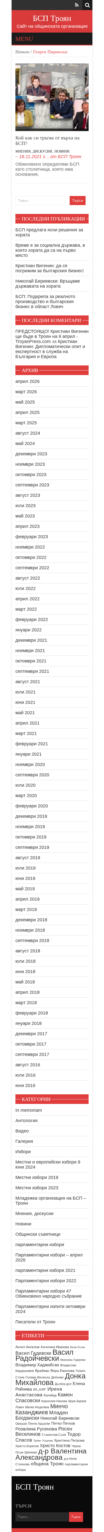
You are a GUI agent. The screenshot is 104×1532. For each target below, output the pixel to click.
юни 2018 (25, 971)
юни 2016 (25, 1085)
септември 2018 (32, 940)
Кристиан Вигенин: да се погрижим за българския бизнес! (49, 268)
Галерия (24, 1141)
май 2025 (25, 402)
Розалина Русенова (36, 1428)
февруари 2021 (31, 743)
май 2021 (25, 712)
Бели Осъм (77, 1347)
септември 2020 (32, 774)
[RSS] (77, 5)
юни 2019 (25, 878)
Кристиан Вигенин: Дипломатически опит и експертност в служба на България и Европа (50, 349)
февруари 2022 (31, 619)
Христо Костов (55, 1445)
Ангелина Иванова (55, 1347)
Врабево (42, 1371)
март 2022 (26, 609)
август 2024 (27, 433)
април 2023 (27, 526)
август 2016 (27, 1064)
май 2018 (25, 981)
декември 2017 (31, 1033)
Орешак (21, 1423)
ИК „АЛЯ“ (39, 1389)
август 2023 (27, 495)
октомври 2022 (30, 557)
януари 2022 (28, 629)
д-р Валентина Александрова (51, 1454)
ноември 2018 (30, 930)
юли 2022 (25, 588)
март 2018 (26, 1002)
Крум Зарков (77, 1401)
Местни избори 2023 (36, 1187)
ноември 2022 (30, 547)
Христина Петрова (69, 1440)
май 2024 (25, 443)
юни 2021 (25, 702)
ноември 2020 (30, 764)
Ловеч (19, 1407)
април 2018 (27, 992)
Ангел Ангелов (27, 1347)
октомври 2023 (30, 474)
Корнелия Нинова (54, 1401)
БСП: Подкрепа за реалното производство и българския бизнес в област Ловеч (45, 301)
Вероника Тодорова (72, 1359)
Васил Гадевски (33, 1353)
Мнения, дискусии (33, 151)
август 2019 (27, 857)
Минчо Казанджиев (41, 1409)
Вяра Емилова (62, 1371)
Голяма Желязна (37, 1377)
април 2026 (27, 381)
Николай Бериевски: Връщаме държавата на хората (47, 284)
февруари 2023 (31, 536)
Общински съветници (37, 1234)
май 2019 (25, 888)
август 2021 (27, 681)
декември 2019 (31, 816)
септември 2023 (32, 484)
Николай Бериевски (60, 1418)
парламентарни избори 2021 (45, 1270)
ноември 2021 (30, 650)
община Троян (47, 1463)
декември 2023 (31, 453)
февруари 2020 (31, 805)
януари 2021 (28, 754)
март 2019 (26, 909)
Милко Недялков (37, 1407)
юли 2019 (25, 868)
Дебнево (57, 1377)
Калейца (50, 1395)
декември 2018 (31, 919)
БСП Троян (52, 18)
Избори (23, 1151)
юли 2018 (25, 961)
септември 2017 (32, 1054)
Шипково (30, 1452)
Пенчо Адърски (39, 1423)
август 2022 (27, 578)
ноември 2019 (30, 826)
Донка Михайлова (50, 1379)
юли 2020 (25, 785)
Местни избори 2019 (36, 1177)
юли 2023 (25, 505)
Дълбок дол (63, 1384)
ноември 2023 (30, 464)
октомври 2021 (30, 660)
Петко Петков (63, 1423)
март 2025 (26, 422)
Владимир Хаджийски (37, 1364)
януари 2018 (28, 1023)
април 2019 (27, 899)
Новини (62, 151)
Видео (22, 1130)
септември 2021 (32, 671)
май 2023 (25, 515)
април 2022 (27, 598)
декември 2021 (31, 640)
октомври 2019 (30, 836)
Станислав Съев (54, 1435)
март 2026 (26, 391)
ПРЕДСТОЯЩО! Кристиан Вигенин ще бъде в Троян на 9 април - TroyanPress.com (52, 336)
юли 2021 (25, 692)
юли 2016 (25, 1075)
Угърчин (47, 1440)
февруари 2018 (31, 1013)
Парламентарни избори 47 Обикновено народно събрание (48, 1294)
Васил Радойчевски (44, 1355)
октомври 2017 (30, 1044)
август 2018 (27, 950)
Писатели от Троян (35, 1321)
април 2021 (27, 723)
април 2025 (27, 412)
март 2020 (26, 795)
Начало (22, 51)
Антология (26, 1120)
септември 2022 (32, 567)
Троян (37, 1440)
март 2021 (26, 733)
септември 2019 (32, 847)
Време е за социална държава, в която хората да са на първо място (50, 250)
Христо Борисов (27, 1446)
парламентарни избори (39, 1244)
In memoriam (28, 1110)
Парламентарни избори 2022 (45, 1280)
